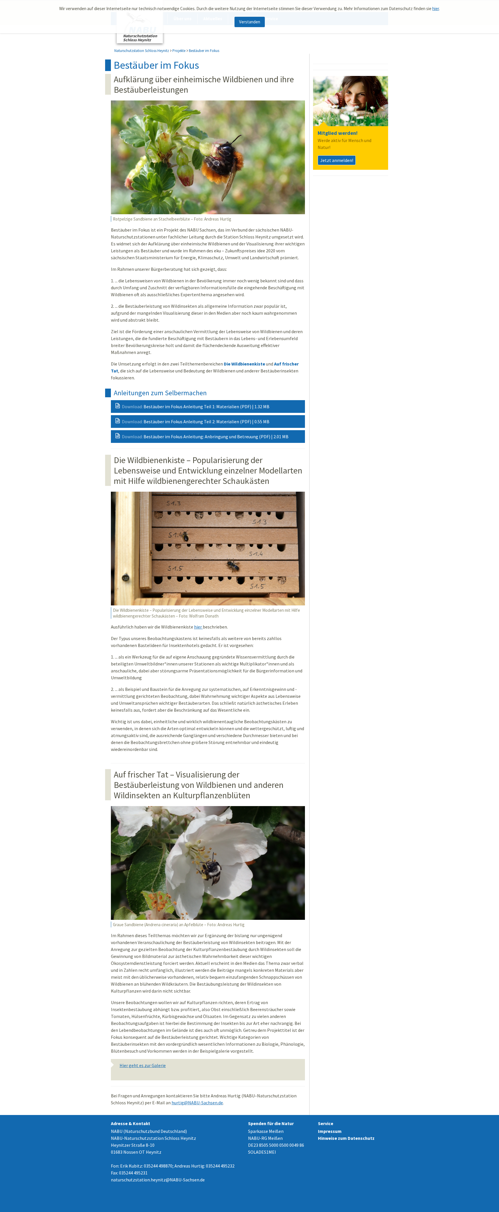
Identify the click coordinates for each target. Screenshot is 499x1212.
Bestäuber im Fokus (204, 50)
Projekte (178, 50)
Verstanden (249, 22)
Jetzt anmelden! (336, 160)
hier (435, 8)
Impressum (330, 1131)
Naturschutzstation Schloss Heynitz (141, 50)
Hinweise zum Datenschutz (346, 1138)
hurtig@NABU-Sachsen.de (197, 1102)
